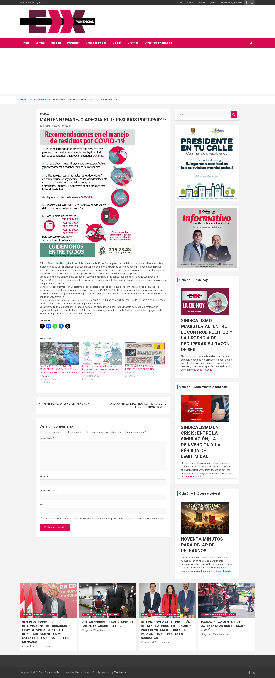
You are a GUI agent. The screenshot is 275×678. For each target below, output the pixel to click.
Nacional (201, 2)
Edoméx (190, 2)
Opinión (212, 2)
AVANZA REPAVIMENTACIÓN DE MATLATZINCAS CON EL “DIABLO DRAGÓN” (223, 626)
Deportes (133, 42)
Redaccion (66, 126)
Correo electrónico (50, 490)
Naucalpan (173, 614)
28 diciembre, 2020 (49, 126)
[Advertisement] (137, 71)
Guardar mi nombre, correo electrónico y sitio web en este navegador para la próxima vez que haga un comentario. (104, 518)
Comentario (47, 438)
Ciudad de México (96, 42)
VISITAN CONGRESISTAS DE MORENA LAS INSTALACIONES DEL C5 (108, 624)
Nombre (45, 476)
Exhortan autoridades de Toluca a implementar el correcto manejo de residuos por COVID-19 (100, 369)
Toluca (44, 114)
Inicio (179, 2)
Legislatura (99, 614)
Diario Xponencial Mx (49, 672)
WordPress (120, 672)
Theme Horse (82, 672)
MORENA (113, 614)
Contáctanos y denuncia (231, 2)
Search (234, 114)
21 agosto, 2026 (30, 646)
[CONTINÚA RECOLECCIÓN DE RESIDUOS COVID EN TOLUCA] (145, 353)
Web (42, 504)
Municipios (73, 42)
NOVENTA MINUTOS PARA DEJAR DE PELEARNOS (202, 544)
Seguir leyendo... (205, 369)
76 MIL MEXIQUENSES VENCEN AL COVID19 (67, 403)
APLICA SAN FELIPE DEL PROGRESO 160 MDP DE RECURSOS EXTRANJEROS (136, 405)
